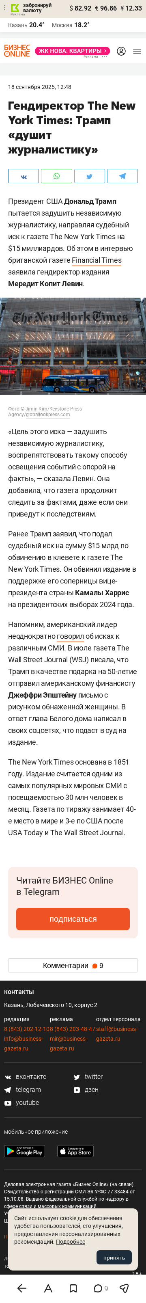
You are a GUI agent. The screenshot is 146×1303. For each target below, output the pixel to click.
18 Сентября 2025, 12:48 (39, 87)
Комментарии (73, 966)
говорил (70, 636)
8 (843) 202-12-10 (26, 1029)
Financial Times (96, 260)
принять (114, 1257)
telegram (27, 1089)
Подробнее (70, 1241)
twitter (93, 1076)
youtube (26, 1102)
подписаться (73, 918)
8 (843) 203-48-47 (72, 1029)
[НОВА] (70, 51)
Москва (62, 25)
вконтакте (30, 1076)
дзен (91, 1089)
